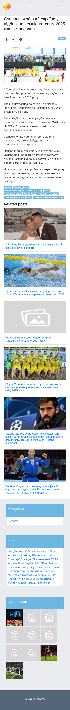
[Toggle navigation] (62, 6)
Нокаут (30, 578)
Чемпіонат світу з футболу (25, 567)
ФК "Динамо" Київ (19, 551)
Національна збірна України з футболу (23, 190)
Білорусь (9, 197)
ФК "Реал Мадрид (48, 563)
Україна (12, 563)
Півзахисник (40, 555)
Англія (22, 582)
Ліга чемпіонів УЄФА (45, 559)
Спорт (14, 520)
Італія (46, 567)
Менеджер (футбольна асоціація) (29, 575)
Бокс (21, 563)
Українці (30, 563)
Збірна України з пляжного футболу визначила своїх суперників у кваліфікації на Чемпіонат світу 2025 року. (33, 387)
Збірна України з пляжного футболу (41, 194)
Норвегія (19, 197)
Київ (10, 571)
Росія (46, 190)
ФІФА (29, 197)
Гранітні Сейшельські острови (48, 197)
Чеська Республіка (38, 582)
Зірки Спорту (22, 6)
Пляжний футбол (13, 194)
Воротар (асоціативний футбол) (34, 571)
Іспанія (55, 567)
